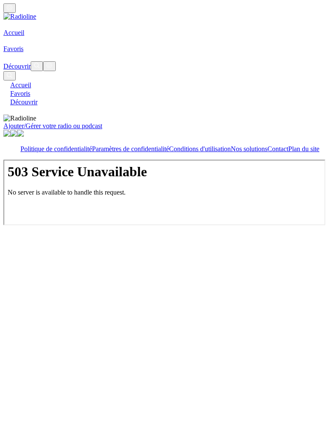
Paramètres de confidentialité (130, 148)
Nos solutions (249, 148)
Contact (277, 148)
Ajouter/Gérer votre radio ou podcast (52, 125)
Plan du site (303, 148)
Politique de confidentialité (56, 148)
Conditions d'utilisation (200, 148)
